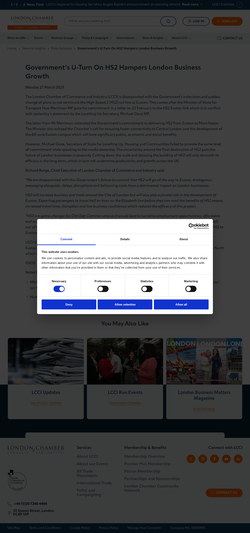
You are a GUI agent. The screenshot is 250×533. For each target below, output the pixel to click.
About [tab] (183, 239)
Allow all (181, 304)
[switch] (103, 289)
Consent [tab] (66, 239)
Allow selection (125, 304)
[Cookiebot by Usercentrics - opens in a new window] (191, 226)
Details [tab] (125, 239)
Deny (68, 304)
